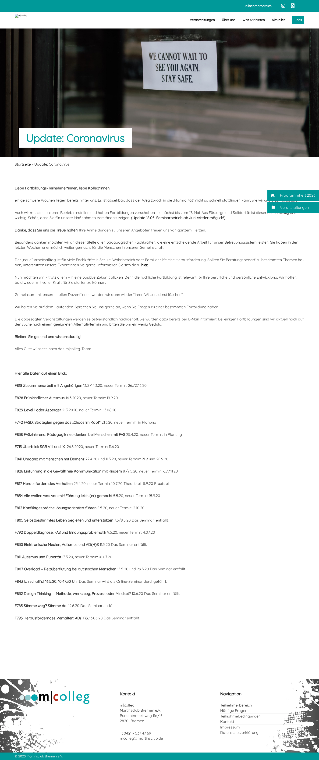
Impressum (230, 727)
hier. (144, 265)
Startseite (23, 164)
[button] (293, 195)
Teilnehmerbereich (236, 705)
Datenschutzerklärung (239, 732)
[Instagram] (283, 6)
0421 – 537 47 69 (137, 733)
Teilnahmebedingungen (240, 716)
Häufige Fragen (233, 710)
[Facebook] (292, 6)
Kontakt (227, 721)
